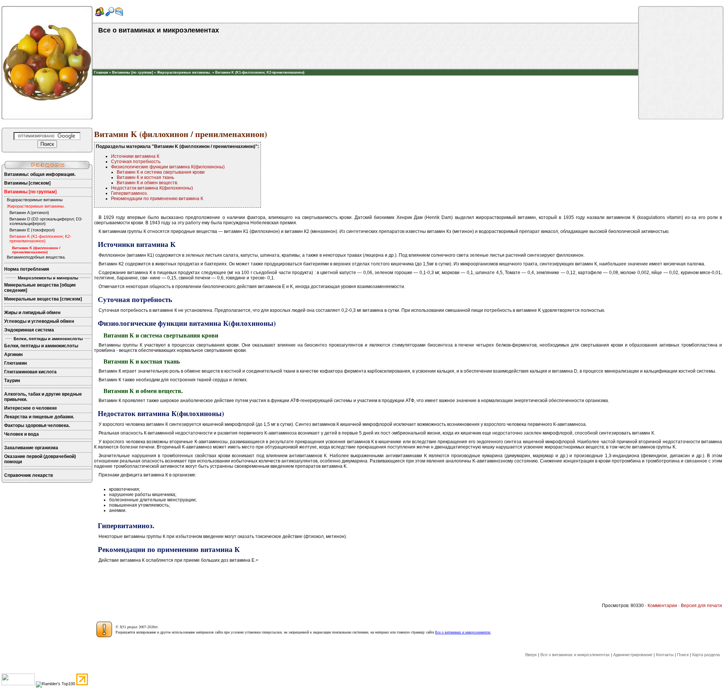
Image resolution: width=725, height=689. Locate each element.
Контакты (665, 654)
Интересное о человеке (30, 408)
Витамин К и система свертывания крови (161, 172)
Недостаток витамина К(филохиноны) (152, 188)
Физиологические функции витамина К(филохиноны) (168, 167)
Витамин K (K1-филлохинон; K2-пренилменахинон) (259, 72)
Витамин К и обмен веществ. (147, 182)
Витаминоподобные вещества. (36, 257)
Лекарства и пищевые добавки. (39, 416)
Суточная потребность (135, 161)
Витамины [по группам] (132, 72)
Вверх (531, 654)
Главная (101, 72)
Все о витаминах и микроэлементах (463, 632)
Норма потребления (26, 269)
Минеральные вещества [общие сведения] (40, 287)
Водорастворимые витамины (35, 199)
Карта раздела (706, 654)
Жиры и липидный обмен (32, 312)
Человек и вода (21, 434)
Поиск (683, 654)
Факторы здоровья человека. (37, 425)
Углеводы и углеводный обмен (39, 321)
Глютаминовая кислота (30, 372)
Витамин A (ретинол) (29, 212)
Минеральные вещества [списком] (43, 299)
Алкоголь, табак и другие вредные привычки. (43, 397)
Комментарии (662, 605)
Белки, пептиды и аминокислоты (41, 345)
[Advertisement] (365, 87)
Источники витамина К (135, 156)
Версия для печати (701, 605)
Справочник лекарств (28, 475)
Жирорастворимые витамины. (184, 72)
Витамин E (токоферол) (32, 230)
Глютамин (15, 363)
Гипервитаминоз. (129, 193)
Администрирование (632, 654)
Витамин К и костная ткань (145, 177)
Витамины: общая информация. (40, 174)
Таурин (12, 380)
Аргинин (13, 354)
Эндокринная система (29, 330)
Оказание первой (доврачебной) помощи (40, 459)
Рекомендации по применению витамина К (157, 198)
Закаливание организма (31, 447)
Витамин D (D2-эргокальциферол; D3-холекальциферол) (46, 221)
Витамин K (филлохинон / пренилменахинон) (36, 250)
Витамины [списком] (27, 183)
